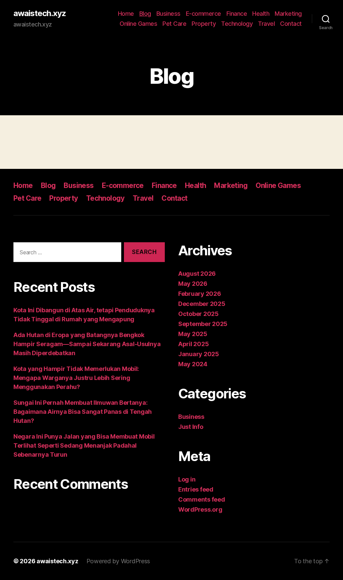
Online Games (138, 23)
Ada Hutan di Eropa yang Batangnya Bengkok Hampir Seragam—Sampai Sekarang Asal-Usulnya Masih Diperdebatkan (86, 344)
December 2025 (201, 303)
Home (126, 13)
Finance (236, 13)
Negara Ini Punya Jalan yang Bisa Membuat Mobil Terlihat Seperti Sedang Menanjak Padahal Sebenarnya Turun (84, 445)
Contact (291, 23)
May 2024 (192, 364)
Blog (145, 13)
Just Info (190, 426)
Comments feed (201, 499)
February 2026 (199, 293)
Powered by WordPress (118, 561)
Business (168, 13)
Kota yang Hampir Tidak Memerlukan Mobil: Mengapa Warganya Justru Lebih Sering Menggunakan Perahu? (76, 377)
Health (260, 13)
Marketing (288, 13)
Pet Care (174, 23)
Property (204, 23)
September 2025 (202, 323)
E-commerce (203, 13)
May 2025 (192, 333)
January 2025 (198, 354)
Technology (237, 23)
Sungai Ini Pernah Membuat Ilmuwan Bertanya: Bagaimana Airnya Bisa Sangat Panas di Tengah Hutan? (82, 411)
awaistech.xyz (39, 13)
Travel (266, 23)
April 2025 (193, 343)
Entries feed (195, 489)
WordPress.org (200, 509)
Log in (186, 479)
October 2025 (198, 313)
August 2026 (197, 273)
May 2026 (192, 283)
